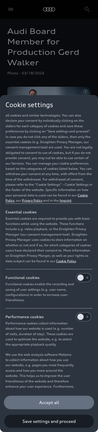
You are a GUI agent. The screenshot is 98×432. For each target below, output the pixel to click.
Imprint (65, 200)
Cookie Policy (66, 261)
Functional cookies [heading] (22, 277)
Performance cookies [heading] (24, 316)
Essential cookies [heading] (21, 212)
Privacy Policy (32, 200)
